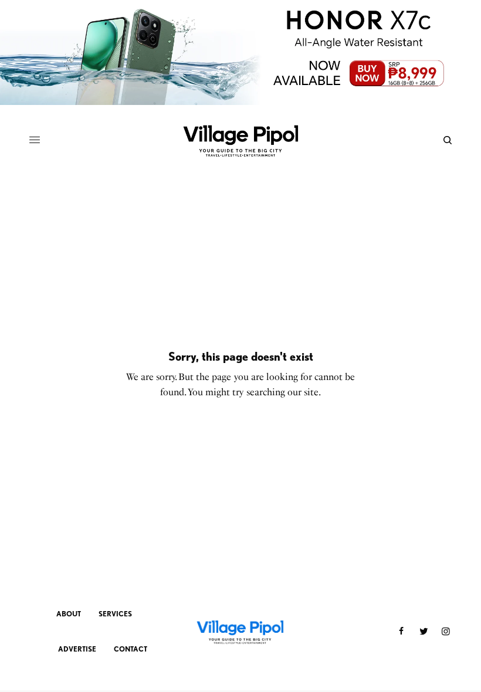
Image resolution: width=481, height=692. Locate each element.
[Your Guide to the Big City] (240, 140)
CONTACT (130, 648)
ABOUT (68, 613)
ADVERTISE (77, 648)
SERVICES (115, 613)
